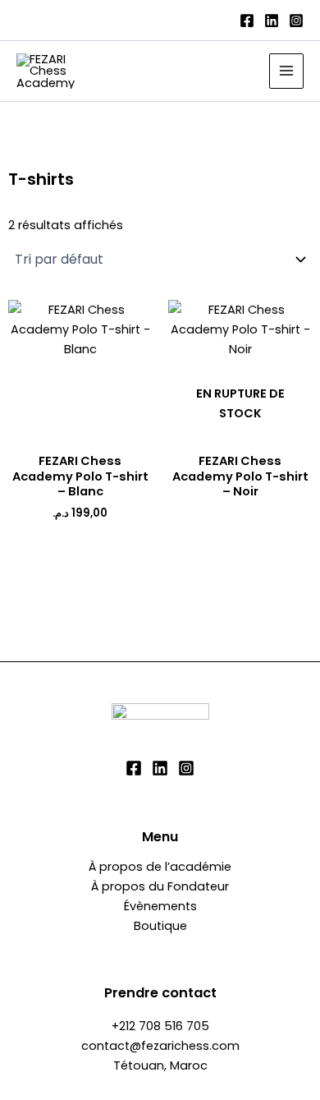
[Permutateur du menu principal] (286, 70)
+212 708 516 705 (160, 1026)
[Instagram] (296, 20)
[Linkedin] (271, 20)
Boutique (160, 926)
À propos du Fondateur (160, 886)
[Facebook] (247, 20)
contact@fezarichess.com (160, 1046)
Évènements (160, 906)
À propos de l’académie (160, 866)
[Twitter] (160, 768)
